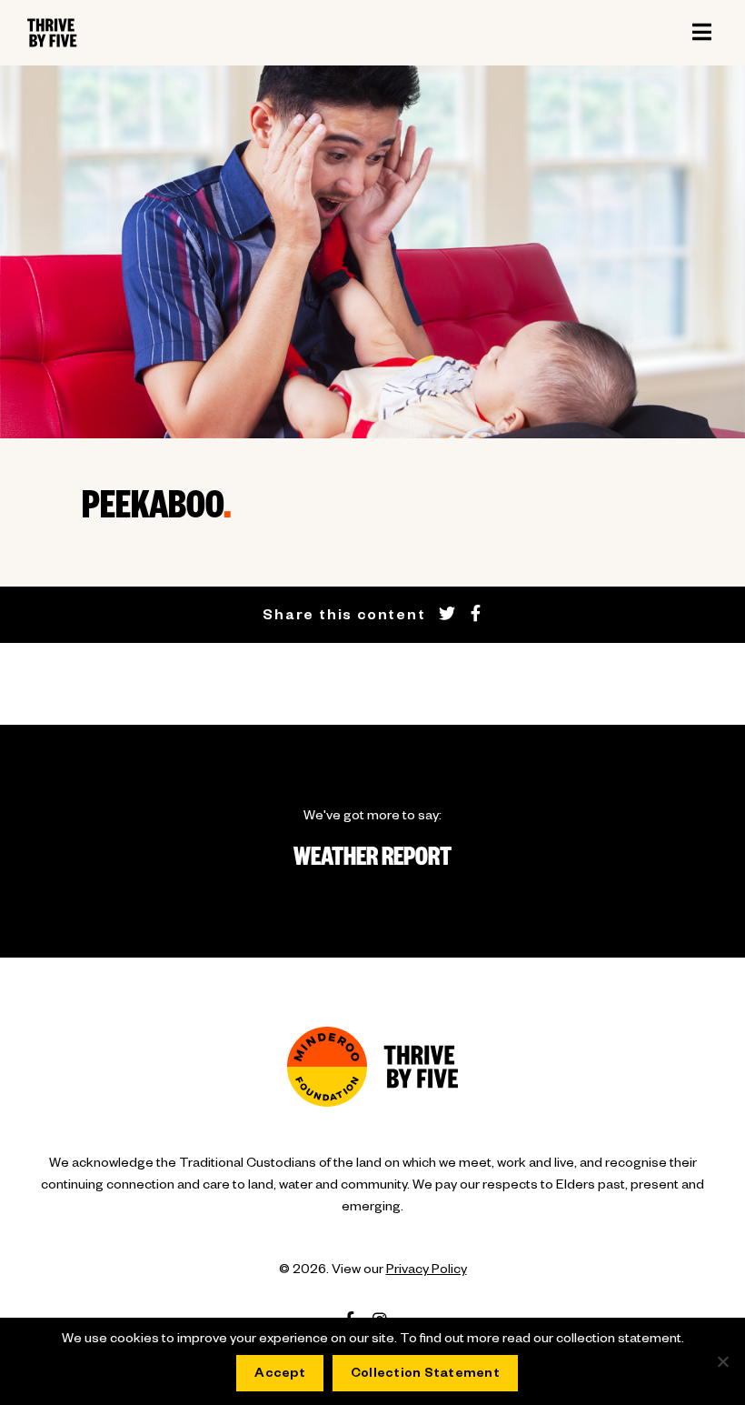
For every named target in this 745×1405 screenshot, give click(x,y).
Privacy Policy (426, 1271)
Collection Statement (425, 1375)
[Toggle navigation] (701, 32)
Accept (279, 1375)
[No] (722, 1361)
